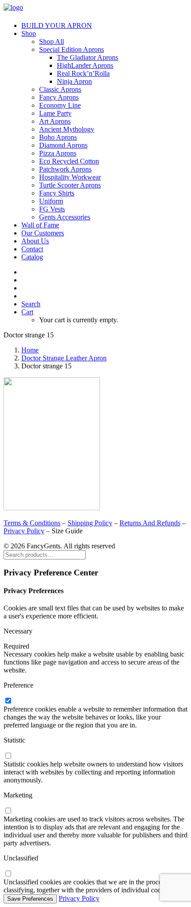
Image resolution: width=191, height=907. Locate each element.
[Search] (45, 554)
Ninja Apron (74, 81)
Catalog (32, 257)
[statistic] (8, 756)
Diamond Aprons (63, 145)
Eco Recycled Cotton (69, 161)
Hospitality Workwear (70, 177)
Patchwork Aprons (65, 169)
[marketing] (8, 811)
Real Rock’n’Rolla (83, 73)
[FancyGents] (95, 9)
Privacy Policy (24, 531)
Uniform (51, 201)
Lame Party (55, 113)
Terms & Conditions (32, 523)
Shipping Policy (90, 523)
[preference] (8, 701)
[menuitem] (104, 26)
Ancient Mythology (66, 129)
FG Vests (52, 209)
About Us (35, 241)
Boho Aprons (58, 137)
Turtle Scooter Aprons (70, 185)
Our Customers (42, 233)
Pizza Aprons (57, 153)
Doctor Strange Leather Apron (64, 358)
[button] (30, 304)
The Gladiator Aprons (87, 57)
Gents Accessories (64, 217)
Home (30, 350)
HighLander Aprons (85, 65)
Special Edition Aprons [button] (71, 49)
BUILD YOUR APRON (56, 25)
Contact (32, 249)
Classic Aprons (60, 89)
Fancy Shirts (56, 193)
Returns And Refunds (149, 523)
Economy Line (60, 105)
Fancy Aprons (59, 97)
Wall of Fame (40, 225)
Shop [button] (28, 33)
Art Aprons (55, 121)
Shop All (51, 41)
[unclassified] (8, 874)
